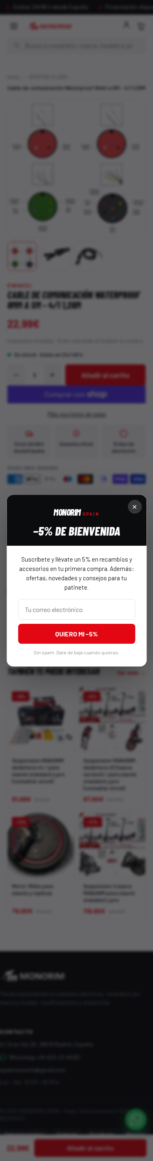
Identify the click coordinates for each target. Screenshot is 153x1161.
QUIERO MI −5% (76, 634)
